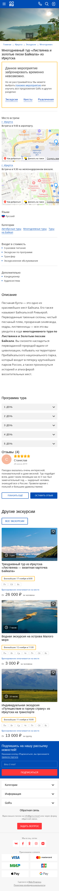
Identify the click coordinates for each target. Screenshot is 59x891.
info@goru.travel (32, 815)
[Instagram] (36, 843)
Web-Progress (34, 882)
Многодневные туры (35, 228)
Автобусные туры (11, 228)
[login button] (53, 4)
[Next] (55, 24)
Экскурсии (11, 99)
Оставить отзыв (44, 495)
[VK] (16, 843)
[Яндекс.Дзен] (43, 843)
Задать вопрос (29, 826)
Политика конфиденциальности (29, 885)
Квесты (28, 99)
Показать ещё (15, 495)
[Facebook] (23, 843)
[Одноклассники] (29, 843)
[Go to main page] (11, 4)
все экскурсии (14, 521)
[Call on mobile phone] (40, 4)
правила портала (10, 757)
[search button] (46, 4)
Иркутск (18, 44)
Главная (7, 44)
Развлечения (46, 99)
